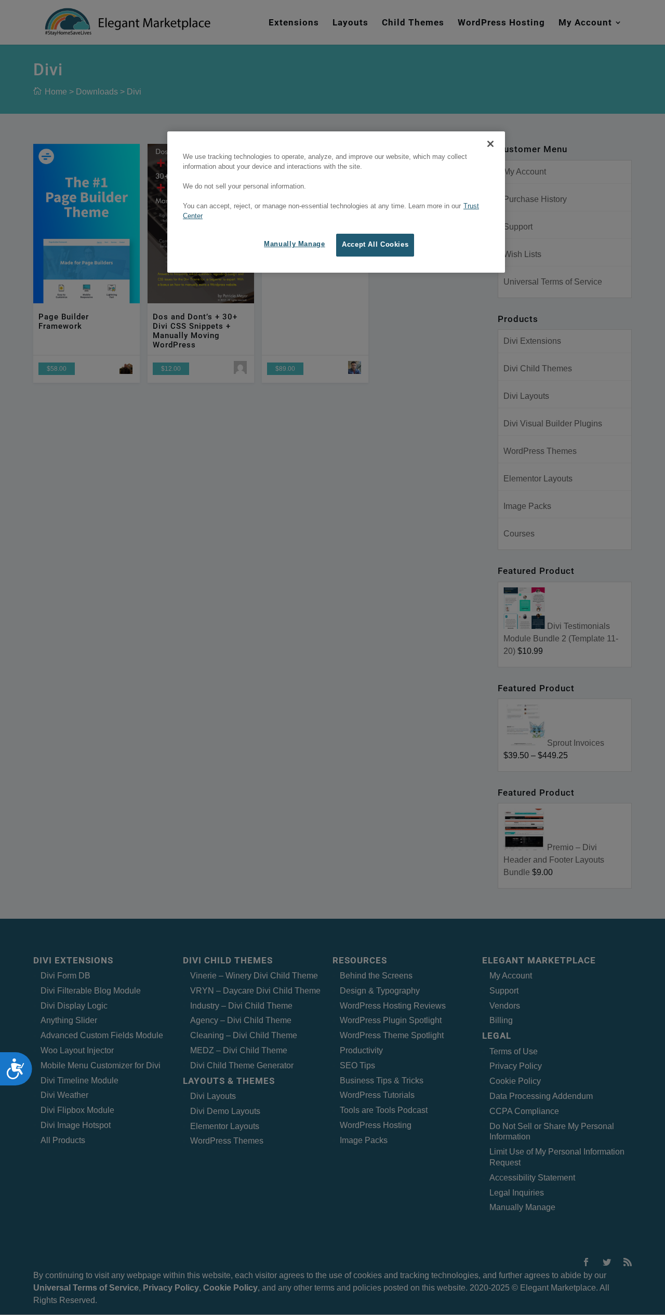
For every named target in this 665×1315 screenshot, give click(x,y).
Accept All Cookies (375, 244)
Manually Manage (294, 244)
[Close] (490, 143)
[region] (336, 202)
